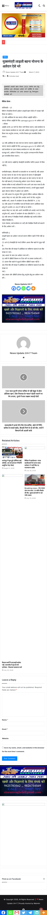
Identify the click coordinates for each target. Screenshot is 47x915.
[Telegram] (28, 288)
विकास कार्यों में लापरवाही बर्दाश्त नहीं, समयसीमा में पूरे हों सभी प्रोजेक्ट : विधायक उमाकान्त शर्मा (12, 664)
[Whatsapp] (23, 288)
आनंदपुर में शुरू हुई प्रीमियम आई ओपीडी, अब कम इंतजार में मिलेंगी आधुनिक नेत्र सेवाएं (12, 462)
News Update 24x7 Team (15, 72)
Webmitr (37, 903)
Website (5, 738)
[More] (33, 288)
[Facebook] (14, 288)
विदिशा (5, 57)
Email (5, 729)
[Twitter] (18, 288)
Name (5, 720)
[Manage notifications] (41, 910)
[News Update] (23, 5)
